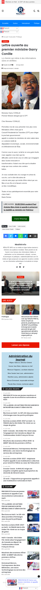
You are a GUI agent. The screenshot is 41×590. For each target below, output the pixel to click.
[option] (20, 283)
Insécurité (12, 37)
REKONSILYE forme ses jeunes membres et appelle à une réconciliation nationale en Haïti (13, 494)
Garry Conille (12, 226)
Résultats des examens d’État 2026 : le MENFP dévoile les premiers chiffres (14, 555)
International (26, 23)
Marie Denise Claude (7, 229)
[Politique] (11, 310)
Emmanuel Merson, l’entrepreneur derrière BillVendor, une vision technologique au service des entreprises (13, 567)
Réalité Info (6, 65)
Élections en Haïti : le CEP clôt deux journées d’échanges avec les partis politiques (13, 516)
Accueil (5, 37)
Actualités (5, 23)
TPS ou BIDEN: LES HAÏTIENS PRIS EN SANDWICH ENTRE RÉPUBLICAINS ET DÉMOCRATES (14, 506)
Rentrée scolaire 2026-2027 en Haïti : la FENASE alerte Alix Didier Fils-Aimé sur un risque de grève (13, 528)
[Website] (17, 267)
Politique (19, 37)
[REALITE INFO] (20, 10)
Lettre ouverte (21, 226)
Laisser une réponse (20, 345)
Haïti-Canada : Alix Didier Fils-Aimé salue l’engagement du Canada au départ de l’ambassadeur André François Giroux (14, 542)
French (6, 28)
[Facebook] (20, 267)
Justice (15, 23)
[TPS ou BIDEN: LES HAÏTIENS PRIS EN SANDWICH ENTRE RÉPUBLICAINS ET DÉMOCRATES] (33, 507)
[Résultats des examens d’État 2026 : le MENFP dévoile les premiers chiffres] (33, 556)
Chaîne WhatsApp (20, 219)
